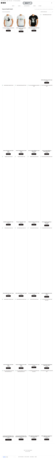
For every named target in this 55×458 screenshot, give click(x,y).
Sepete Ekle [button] (21, 439)
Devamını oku (8, 439)
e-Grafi (29, 451)
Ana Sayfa (36, 9)
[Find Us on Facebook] (3, 3)
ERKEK (13, 5)
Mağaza (38, 9)
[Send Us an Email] (1, 3)
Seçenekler (8, 30)
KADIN (19, 5)
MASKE (34, 5)
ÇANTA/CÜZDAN (26, 5)
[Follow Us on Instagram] (5, 3)
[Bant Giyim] (27, 3)
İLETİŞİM (40, 5)
